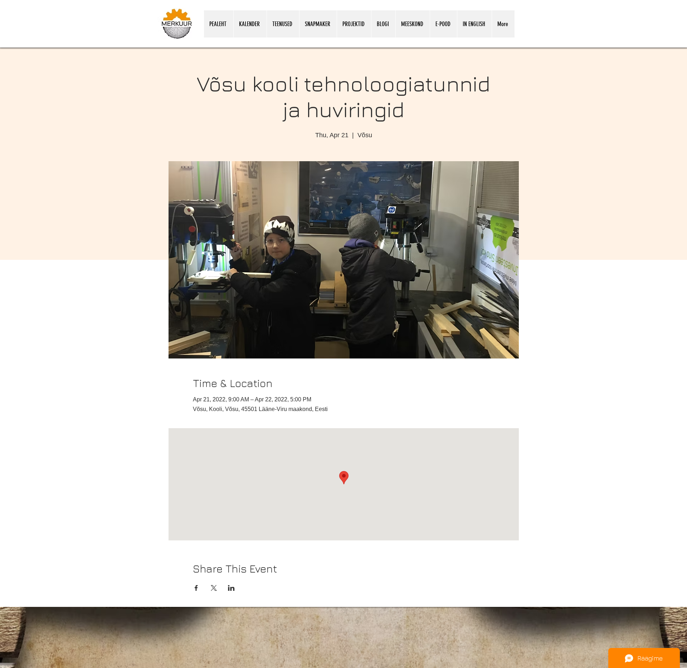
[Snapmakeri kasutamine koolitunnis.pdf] (491, 666)
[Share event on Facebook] (196, 588)
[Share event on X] (213, 588)
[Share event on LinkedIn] (231, 588)
